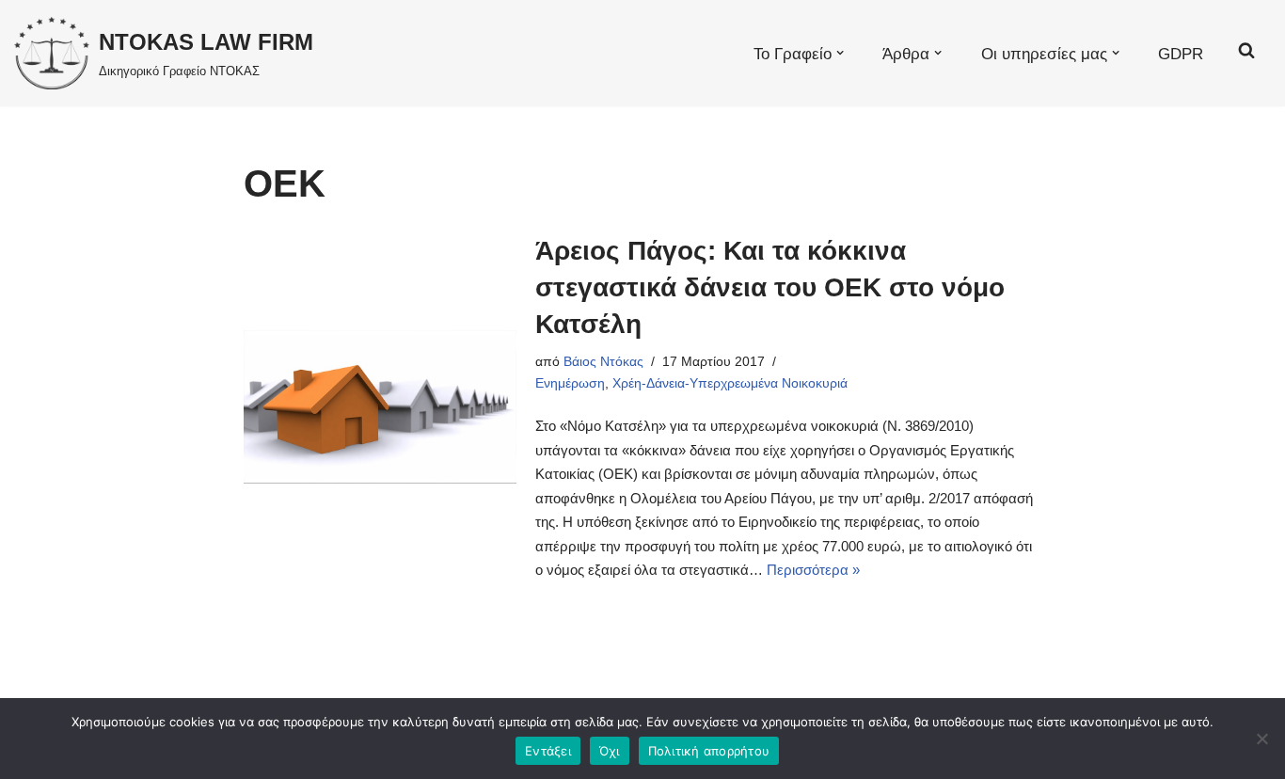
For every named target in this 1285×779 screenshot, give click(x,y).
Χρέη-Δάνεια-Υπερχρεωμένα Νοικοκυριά (730, 383)
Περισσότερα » (813, 570)
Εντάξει (548, 750)
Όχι (609, 750)
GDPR (1180, 53)
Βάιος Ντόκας (603, 362)
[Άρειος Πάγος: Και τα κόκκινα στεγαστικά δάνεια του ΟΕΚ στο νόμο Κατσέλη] (380, 407)
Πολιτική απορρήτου (709, 750)
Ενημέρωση (570, 383)
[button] (840, 52)
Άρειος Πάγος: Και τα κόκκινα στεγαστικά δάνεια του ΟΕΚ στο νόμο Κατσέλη (770, 287)
